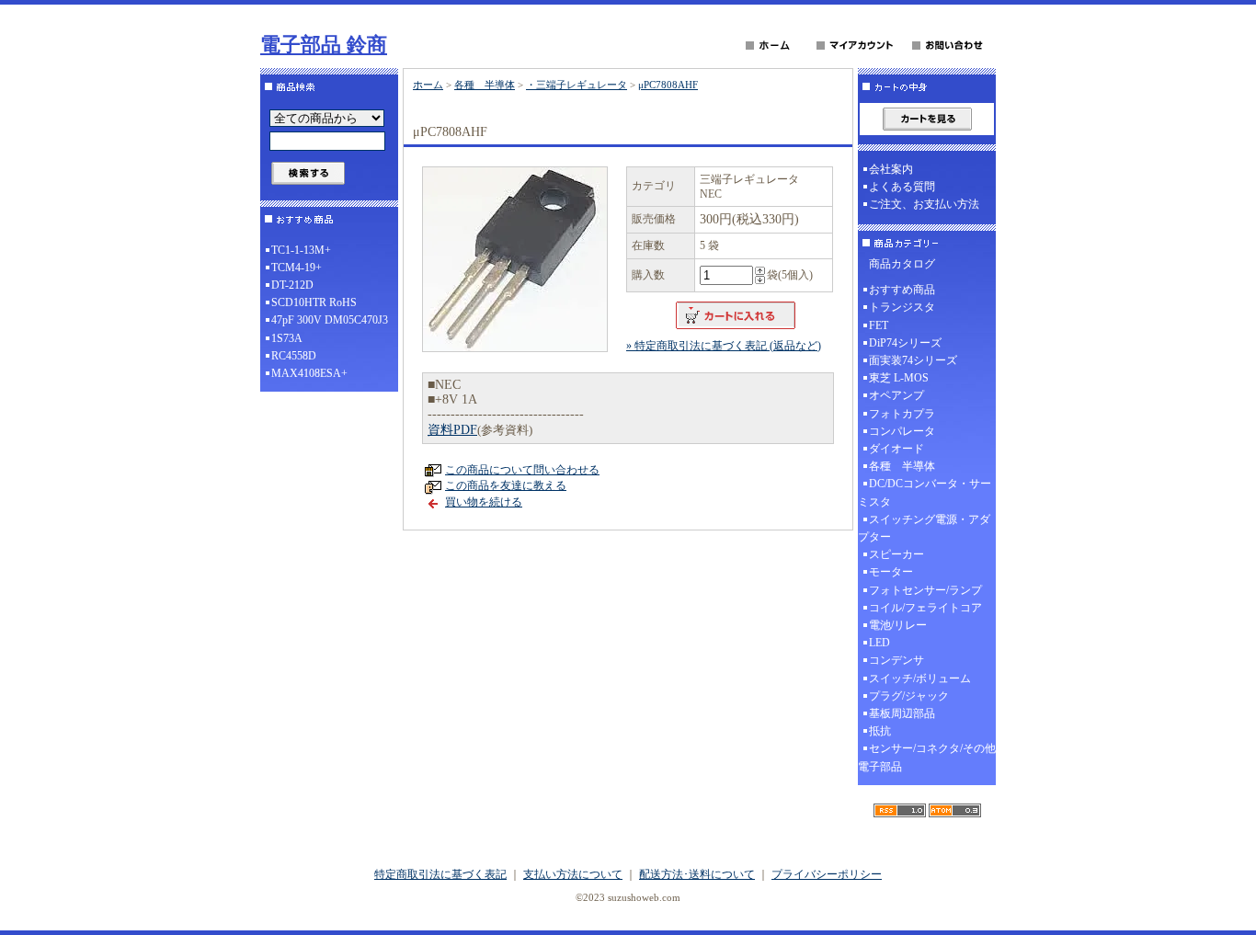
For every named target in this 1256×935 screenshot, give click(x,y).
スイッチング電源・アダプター (924, 528)
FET (878, 325)
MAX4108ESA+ (309, 373)
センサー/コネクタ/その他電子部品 (927, 757)
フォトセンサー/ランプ (925, 590)
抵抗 (880, 730)
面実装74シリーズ (913, 360)
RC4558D (293, 355)
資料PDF (452, 430)
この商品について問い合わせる (522, 469)
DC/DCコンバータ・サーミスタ (924, 492)
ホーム (428, 84)
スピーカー (896, 554)
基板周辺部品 (902, 713)
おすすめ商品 (902, 289)
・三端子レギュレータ (576, 84)
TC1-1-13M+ (301, 250)
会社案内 (891, 169)
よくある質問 (902, 186)
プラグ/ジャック (909, 696)
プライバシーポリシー (826, 874)
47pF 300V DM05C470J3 (329, 320)
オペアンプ (896, 395)
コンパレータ (902, 431)
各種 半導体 (484, 84)
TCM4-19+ (296, 267)
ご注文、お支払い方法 (924, 204)
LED (879, 642)
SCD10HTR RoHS (314, 302)
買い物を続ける (483, 502)
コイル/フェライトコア (925, 607)
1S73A (287, 338)
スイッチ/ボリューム (920, 678)
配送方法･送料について (697, 874)
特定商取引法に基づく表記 (440, 874)
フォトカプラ (902, 413)
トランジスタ (902, 307)
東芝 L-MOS (899, 377)
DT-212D (292, 285)
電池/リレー (898, 625)
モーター (891, 571)
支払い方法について (572, 874)
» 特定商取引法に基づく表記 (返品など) (723, 345)
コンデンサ (896, 660)
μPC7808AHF (668, 84)
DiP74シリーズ (905, 342)
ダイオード (896, 448)
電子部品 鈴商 (323, 44)
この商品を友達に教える (505, 485)
